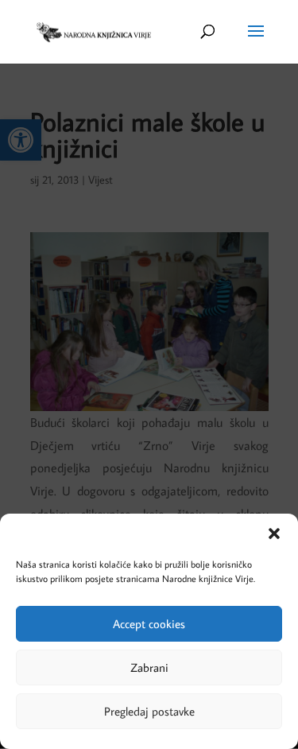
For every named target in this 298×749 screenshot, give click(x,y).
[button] (274, 533)
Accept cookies (149, 623)
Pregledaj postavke (149, 711)
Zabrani (149, 667)
